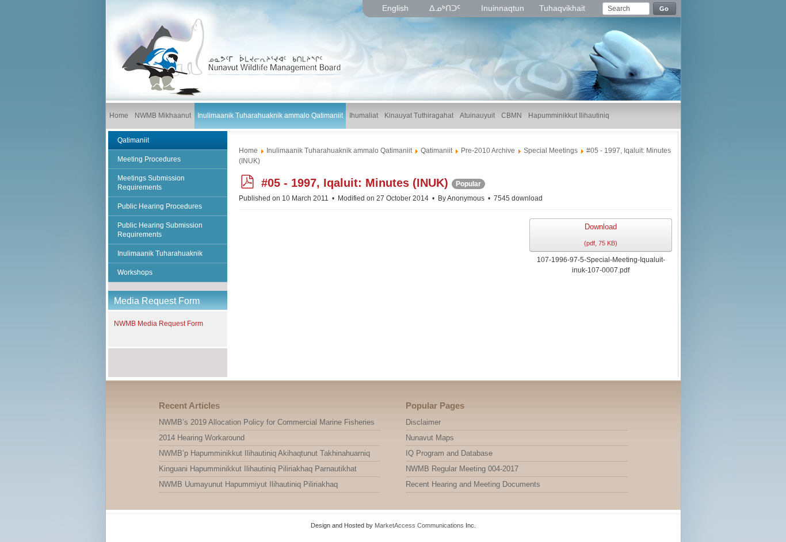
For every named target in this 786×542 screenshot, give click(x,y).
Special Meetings (551, 151)
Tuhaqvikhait (562, 8)
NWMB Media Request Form (158, 324)
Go (664, 8)
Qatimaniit (436, 151)
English (396, 8)
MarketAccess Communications (419, 525)
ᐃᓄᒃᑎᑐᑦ (446, 8)
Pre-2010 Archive (488, 151)
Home (248, 151)
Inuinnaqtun (502, 8)
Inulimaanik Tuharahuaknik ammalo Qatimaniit (339, 151)
